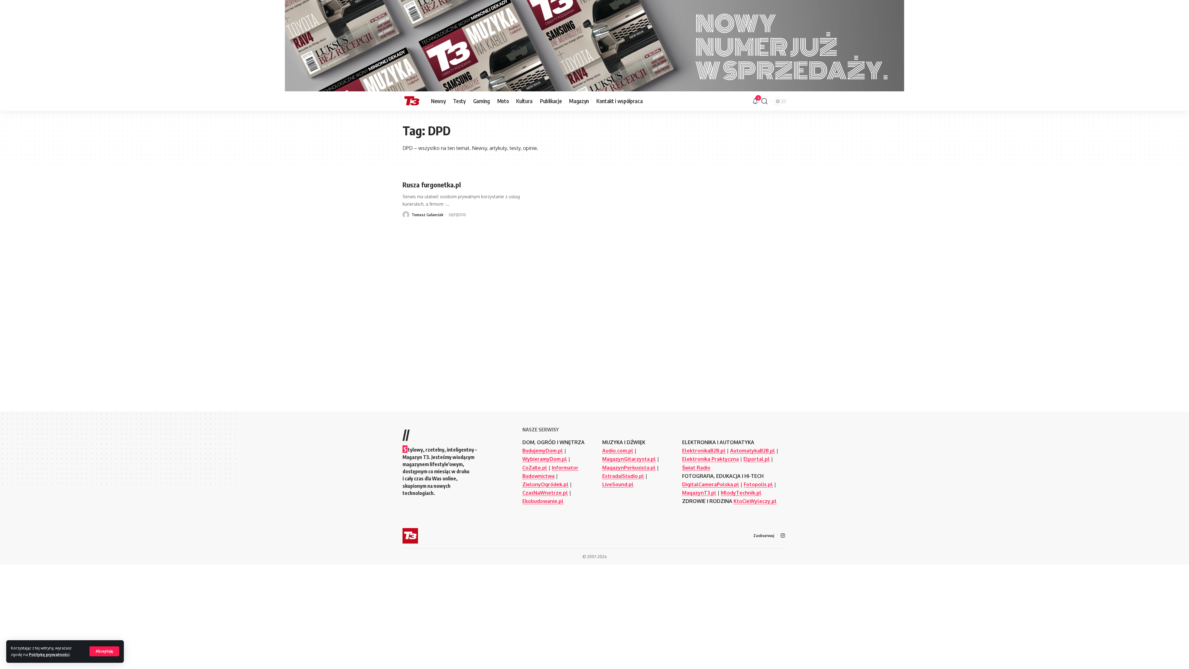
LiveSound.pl (618, 484)
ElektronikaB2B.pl (703, 451)
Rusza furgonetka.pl (432, 184)
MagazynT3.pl (699, 493)
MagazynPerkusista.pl (628, 468)
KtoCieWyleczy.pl (755, 501)
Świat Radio (696, 468)
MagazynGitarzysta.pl (629, 459)
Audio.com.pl (617, 451)
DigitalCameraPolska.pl (710, 484)
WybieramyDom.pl (544, 459)
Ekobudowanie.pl (543, 501)
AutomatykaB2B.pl (752, 451)
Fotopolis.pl (758, 484)
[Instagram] (782, 535)
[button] (104, 651)
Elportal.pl (756, 459)
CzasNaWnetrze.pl (545, 493)
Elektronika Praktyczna (710, 459)
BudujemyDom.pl (542, 451)
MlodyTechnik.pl (741, 493)
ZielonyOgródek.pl (545, 484)
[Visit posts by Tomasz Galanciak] (406, 214)
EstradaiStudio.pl (623, 476)
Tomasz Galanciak (427, 214)
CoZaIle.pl (534, 468)
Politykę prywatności (49, 654)
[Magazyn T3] (412, 101)
